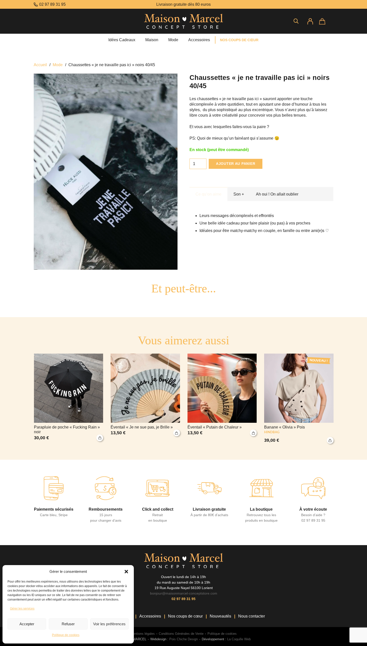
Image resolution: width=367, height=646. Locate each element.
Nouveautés (220, 616)
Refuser (68, 624)
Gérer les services (22, 608)
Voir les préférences (109, 624)
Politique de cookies (65, 635)
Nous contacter (251, 616)
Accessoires (150, 616)
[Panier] (326, 21)
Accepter (26, 624)
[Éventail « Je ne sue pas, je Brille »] (145, 399)
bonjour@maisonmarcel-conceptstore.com (183, 593)
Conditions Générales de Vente (181, 634)
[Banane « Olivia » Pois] (299, 399)
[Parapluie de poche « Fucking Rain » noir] (68, 399)
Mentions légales (142, 634)
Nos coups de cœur (185, 616)
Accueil (40, 65)
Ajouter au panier (235, 164)
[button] (126, 571)
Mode (58, 65)
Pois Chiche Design (183, 639)
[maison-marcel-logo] (183, 21)
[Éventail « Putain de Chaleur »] (222, 399)
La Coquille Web (239, 639)
